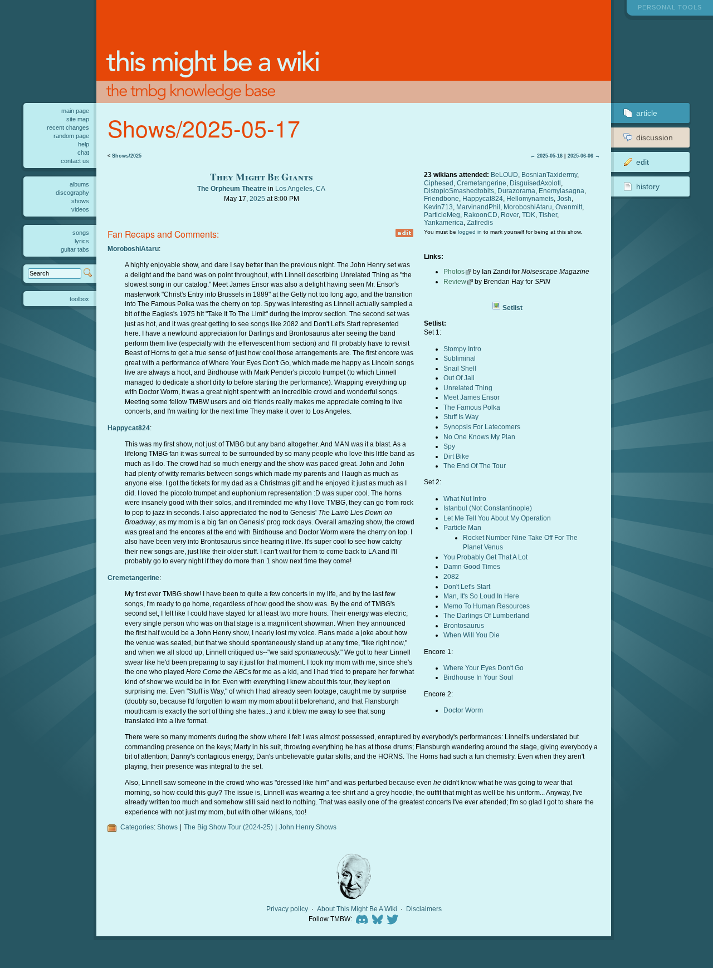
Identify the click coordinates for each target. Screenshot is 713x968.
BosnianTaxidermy (549, 174)
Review (454, 281)
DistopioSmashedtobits (459, 190)
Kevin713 (438, 206)
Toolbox (79, 299)
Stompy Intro (462, 348)
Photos (454, 271)
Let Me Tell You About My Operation (497, 518)
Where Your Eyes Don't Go (483, 667)
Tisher (548, 214)
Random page (71, 135)
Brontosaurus (463, 625)
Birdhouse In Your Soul (478, 677)
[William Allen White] (353, 876)
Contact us (75, 161)
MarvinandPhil (478, 206)
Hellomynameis (530, 198)
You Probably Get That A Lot (485, 557)
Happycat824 (482, 198)
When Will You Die (471, 634)
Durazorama (516, 190)
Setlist (512, 307)
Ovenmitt (568, 206)
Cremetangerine (481, 182)
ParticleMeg (442, 214)
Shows (167, 827)
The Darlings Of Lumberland (486, 615)
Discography (72, 192)
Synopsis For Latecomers (481, 426)
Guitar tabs (75, 249)
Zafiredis (480, 222)
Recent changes (68, 127)
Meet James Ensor (471, 397)
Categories (137, 827)
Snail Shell (459, 368)
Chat (83, 152)
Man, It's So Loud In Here (481, 596)
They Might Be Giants (261, 176)
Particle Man (462, 527)
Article (646, 113)
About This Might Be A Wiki (357, 909)
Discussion (654, 137)
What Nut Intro (464, 498)
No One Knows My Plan (479, 436)
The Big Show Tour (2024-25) (228, 827)
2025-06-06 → (584, 156)
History (648, 186)
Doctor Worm (463, 710)
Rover (510, 214)
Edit (642, 162)
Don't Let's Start (466, 586)
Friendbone (441, 198)
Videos (80, 209)
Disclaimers (424, 909)
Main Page (75, 110)
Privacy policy (287, 909)
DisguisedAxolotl (535, 182)
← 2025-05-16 (546, 156)
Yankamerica (443, 222)
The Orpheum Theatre (231, 188)
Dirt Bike (456, 456)
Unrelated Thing (467, 387)
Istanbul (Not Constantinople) (487, 508)
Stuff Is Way (460, 416)
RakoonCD (480, 214)
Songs (80, 232)
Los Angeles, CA (300, 188)
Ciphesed (438, 182)
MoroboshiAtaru (528, 206)
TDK (528, 214)
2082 (451, 576)
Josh (564, 198)
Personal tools (670, 7)
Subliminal (459, 358)
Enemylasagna (561, 190)
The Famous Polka (471, 407)
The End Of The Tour (474, 465)
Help (83, 144)
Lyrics (82, 241)
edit (404, 233)
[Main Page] (353, 51)
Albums (79, 184)
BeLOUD (504, 174)
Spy (449, 446)
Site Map (77, 119)
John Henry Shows (307, 827)
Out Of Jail (459, 377)
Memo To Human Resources (486, 606)
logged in (470, 232)
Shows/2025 (126, 156)
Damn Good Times (471, 566)
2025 (257, 198)
